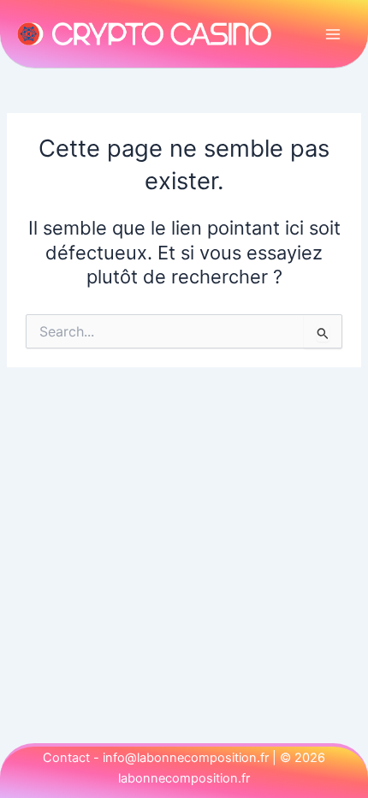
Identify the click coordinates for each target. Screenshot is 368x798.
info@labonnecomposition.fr (186, 757)
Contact (66, 757)
